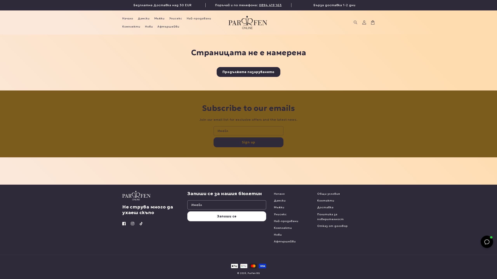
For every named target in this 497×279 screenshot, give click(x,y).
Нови (278, 234)
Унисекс (280, 214)
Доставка (325, 207)
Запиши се (226, 216)
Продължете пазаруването (248, 72)
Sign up (248, 142)
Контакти (325, 200)
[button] (355, 22)
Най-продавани (286, 221)
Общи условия (328, 193)
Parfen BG (254, 273)
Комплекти (283, 228)
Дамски (280, 200)
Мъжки (279, 207)
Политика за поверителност (330, 217)
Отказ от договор (332, 226)
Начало (279, 193)
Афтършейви (285, 241)
